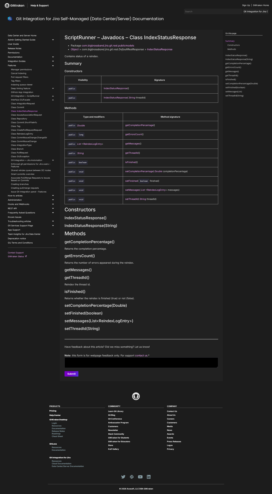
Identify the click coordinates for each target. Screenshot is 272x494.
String (132, 97)
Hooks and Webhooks (18, 204)
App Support (14, 230)
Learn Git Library (115, 411)
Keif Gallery (113, 449)
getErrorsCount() (233, 67)
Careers (170, 419)
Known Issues (14, 217)
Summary (230, 41)
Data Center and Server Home (22, 35)
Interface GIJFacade (20, 100)
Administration (15, 200)
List (79, 144)
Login (54, 423)
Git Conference (115, 419)
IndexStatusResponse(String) (239, 59)
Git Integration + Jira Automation (26, 160)
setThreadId (131, 199)
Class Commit (17, 107)
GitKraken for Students (118, 438)
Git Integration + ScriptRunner (25, 96)
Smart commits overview (22, 174)
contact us (141, 355)
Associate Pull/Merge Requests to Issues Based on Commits (30, 179)
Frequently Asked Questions (21, 212)
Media (170, 426)
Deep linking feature (20, 88)
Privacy (170, 449)
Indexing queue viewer (22, 84)
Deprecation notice (17, 238)
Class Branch (17, 149)
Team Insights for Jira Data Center (24, 234)
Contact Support (16, 252)
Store (110, 445)
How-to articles (15, 195)
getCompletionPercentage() (238, 63)
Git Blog (111, 415)
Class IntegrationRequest (23, 103)
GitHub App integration (22, 92)
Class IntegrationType (21, 145)
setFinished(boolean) (235, 87)
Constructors (233, 45)
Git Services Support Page (20, 225)
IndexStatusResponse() (236, 55)
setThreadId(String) (234, 95)
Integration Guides (17, 61)
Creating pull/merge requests (25, 188)
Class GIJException (20, 156)
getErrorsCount (133, 134)
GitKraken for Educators (119, 441)
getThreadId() (231, 75)
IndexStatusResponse (159, 49)
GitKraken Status (16, 256)
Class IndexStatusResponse (24, 111)
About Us (171, 415)
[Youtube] (140, 476)
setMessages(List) (233, 91)
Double (81, 125)
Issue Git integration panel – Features (28, 192)
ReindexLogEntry (92, 144)
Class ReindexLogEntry (22, 134)
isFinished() (230, 79)
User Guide (13, 44)
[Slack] (132, 476)
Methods (231, 49)
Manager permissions (21, 69)
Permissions (14, 52)
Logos (170, 445)
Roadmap (56, 433)
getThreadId (131, 152)
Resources (57, 426)
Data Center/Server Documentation (68, 466)
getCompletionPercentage (139, 125)
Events (170, 438)
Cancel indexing (18, 73)
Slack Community (116, 434)
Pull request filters (19, 77)
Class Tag (15, 126)
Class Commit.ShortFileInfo (24, 122)
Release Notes (14, 48)
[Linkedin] (148, 476)
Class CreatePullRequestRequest (26, 130)
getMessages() (232, 71)
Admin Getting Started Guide (21, 40)
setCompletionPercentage (139, 171)
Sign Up (246, 5)
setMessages (132, 189)
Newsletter (113, 430)
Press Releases (174, 441)
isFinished (130, 162)
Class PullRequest (19, 152)
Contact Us (172, 411)
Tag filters (15, 81)
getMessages (132, 143)
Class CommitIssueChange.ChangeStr (29, 137)
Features (12, 65)
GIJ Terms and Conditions (20, 243)
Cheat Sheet (57, 436)
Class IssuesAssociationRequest (26, 115)
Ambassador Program (118, 422)
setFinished (131, 181)
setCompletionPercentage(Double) (241, 83)
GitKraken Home (261, 5)
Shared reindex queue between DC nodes (31, 170)
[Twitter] (123, 476)
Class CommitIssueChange (24, 141)
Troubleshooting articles (19, 221)
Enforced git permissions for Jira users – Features (30, 165)
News (169, 430)
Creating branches (20, 184)
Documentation (15, 57)
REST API (12, 208)
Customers (113, 426)
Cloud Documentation (61, 463)
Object (75, 49)
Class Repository (19, 118)
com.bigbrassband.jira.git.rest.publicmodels (108, 45)
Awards (170, 434)
